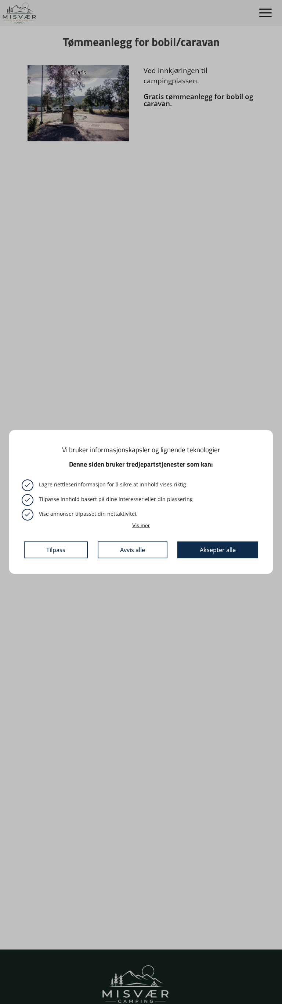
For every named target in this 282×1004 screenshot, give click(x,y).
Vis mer (141, 525)
